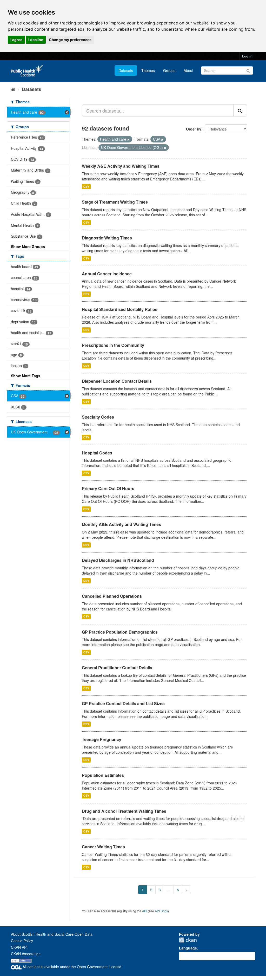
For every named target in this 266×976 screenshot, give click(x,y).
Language (188, 948)
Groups (169, 70)
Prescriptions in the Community (113, 345)
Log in (247, 56)
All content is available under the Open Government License (71, 966)
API (144, 911)
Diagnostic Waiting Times (107, 238)
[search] (240, 110)
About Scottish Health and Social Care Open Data (51, 934)
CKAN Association (26, 953)
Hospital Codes (97, 453)
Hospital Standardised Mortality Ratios (119, 309)
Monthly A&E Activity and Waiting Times (121, 524)
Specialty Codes (98, 417)
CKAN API (19, 947)
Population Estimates (103, 775)
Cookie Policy (22, 940)
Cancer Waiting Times (103, 847)
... (168, 889)
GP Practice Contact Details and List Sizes (123, 703)
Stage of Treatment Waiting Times (115, 202)
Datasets (125, 70)
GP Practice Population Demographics (120, 632)
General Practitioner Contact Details (117, 668)
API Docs (161, 911)
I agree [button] (16, 39)
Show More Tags (25, 375)
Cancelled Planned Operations (112, 596)
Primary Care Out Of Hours (108, 488)
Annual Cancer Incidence (107, 274)
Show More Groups (28, 246)
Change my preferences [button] (70, 39)
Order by (193, 129)
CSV (86, 186)
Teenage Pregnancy (101, 739)
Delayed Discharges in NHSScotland (118, 560)
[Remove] (128, 139)
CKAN (188, 940)
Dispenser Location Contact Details (117, 381)
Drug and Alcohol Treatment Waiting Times (124, 811)
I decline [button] (35, 39)
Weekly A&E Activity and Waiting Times (120, 166)
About (188, 70)
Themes (148, 70)
